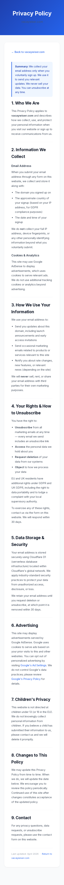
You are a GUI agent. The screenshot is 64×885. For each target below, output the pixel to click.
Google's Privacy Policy (26, 679)
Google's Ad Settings (33, 665)
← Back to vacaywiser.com (27, 51)
